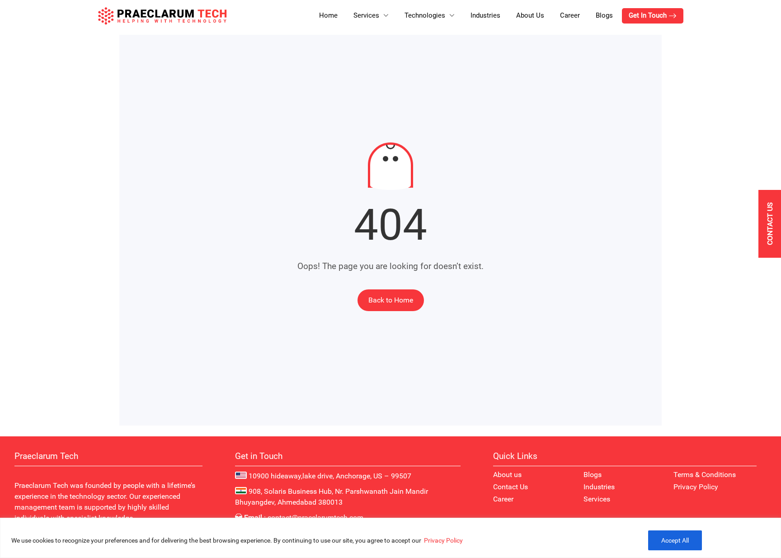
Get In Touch (648, 15)
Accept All (675, 540)
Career (570, 15)
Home (328, 15)
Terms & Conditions (704, 474)
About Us (530, 15)
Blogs (604, 15)
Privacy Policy (443, 540)
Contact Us (510, 486)
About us (507, 474)
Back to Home (390, 300)
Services (596, 499)
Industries (485, 15)
